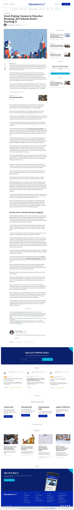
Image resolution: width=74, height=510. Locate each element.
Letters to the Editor (38, 495)
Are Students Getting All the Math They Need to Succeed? (57, 46)
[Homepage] (37, 4)
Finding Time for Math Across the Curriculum (55, 55)
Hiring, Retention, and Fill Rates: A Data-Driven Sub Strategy (13, 379)
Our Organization (27, 495)
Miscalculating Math (16, 97)
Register (6, 387)
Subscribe (66, 4)
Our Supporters (26, 500)
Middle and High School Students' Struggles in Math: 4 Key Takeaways (56, 84)
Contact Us (37, 493)
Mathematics (7, 13)
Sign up (47, 359)
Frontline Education (19, 387)
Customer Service (38, 498)
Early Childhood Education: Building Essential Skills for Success (35, 379)
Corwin (63, 387)
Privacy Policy (41, 505)
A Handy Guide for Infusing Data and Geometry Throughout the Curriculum (56, 36)
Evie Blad (5, 455)
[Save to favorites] (5, 66)
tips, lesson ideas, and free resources (24, 318)
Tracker (45, 445)
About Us (25, 493)
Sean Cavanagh (52, 87)
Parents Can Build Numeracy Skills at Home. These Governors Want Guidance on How (62, 448)
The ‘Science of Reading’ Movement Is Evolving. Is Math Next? (27, 448)
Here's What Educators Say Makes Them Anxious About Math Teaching (10, 448)
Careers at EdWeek (27, 502)
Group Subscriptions (50, 498)
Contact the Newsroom (39, 500)
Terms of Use (34, 505)
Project (16, 95)
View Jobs (7, 416)
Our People (26, 498)
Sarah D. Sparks (11, 24)
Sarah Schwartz (23, 455)
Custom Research (62, 502)
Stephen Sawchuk (41, 457)
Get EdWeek (49, 493)
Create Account (9, 480)
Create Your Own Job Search (36, 424)
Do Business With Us (62, 493)
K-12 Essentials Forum (38, 376)
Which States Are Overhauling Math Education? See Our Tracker (43, 448)
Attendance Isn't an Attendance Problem (57, 380)
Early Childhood (30, 376)
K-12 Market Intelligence (62, 500)
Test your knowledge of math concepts (19, 320)
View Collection (60, 61)
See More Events (37, 395)
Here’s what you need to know (39, 314)
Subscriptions (49, 495)
